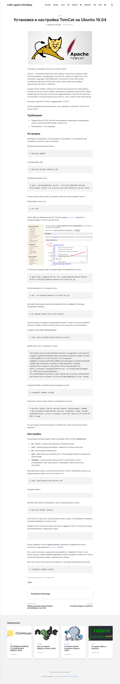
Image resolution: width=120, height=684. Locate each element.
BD (81, 5)
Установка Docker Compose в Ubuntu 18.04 (72, 648)
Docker (56, 5)
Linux (63, 5)
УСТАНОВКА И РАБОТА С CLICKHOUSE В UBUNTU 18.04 (19, 648)
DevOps (48, 5)
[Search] (112, 5)
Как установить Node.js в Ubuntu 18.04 (46, 647)
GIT (68, 5)
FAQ (100, 5)
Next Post (81, 605)
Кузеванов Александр (54, 25)
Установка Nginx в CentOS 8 (98, 647)
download (72, 217)
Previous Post (40, 606)
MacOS (74, 5)
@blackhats (58, 676)
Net (95, 5)
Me (105, 5)
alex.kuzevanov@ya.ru (72, 676)
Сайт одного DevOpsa (19, 4)
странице (53, 547)
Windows (87, 5)
